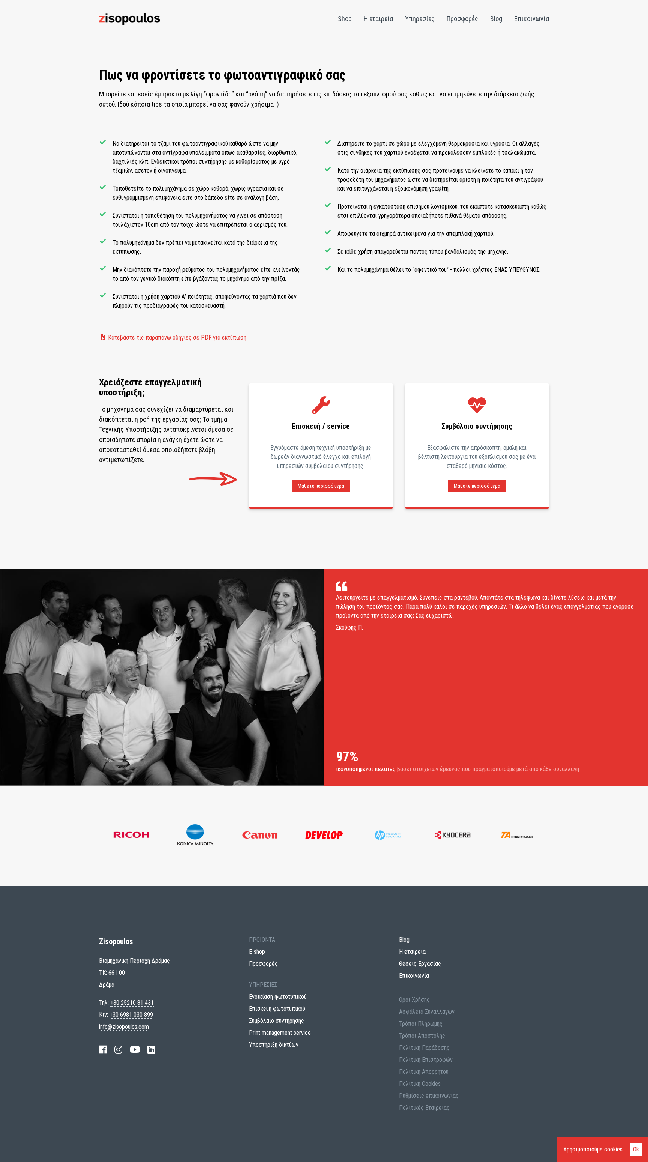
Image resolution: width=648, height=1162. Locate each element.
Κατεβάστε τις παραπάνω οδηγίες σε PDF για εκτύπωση (176, 337)
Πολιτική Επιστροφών (426, 1059)
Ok (636, 1149)
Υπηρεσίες (420, 19)
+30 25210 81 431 (132, 1002)
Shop (345, 19)
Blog (496, 19)
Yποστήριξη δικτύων (273, 1044)
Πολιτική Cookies (420, 1083)
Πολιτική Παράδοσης (424, 1047)
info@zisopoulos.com (124, 1026)
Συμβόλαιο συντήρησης (276, 1020)
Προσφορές (462, 19)
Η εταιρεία (378, 19)
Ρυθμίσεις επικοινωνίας (429, 1095)
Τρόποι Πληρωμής (420, 1023)
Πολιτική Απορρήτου (423, 1071)
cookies (613, 1149)
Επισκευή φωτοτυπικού (277, 1008)
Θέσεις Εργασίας (420, 963)
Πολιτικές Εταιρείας (424, 1107)
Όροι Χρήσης (414, 999)
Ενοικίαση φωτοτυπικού (278, 996)
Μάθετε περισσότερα (321, 486)
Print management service (280, 1032)
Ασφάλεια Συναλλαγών (426, 1011)
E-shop (257, 951)
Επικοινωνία (531, 19)
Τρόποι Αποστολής (422, 1035)
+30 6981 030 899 (131, 1014)
